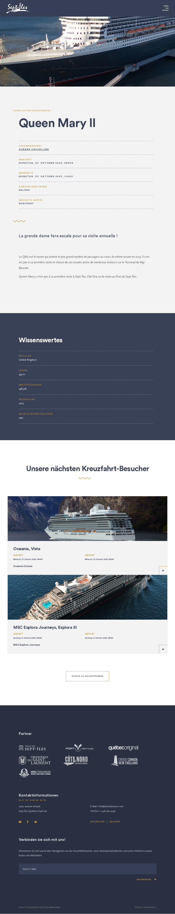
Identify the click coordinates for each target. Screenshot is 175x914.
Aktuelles (97, 821)
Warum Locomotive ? (145, 907)
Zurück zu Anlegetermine (87, 676)
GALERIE (114, 821)
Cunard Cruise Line (34, 149)
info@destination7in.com (110, 806)
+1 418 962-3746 (107, 811)
